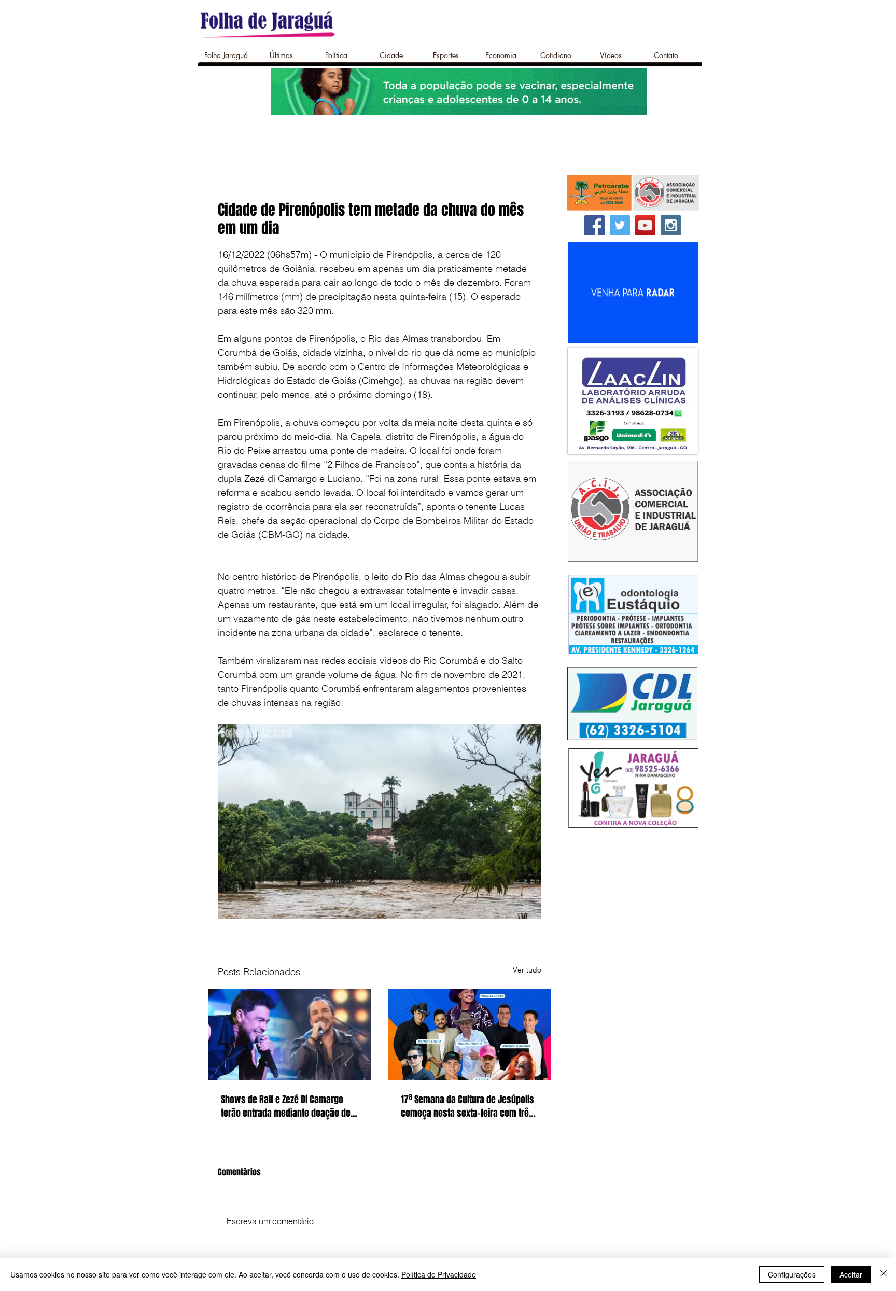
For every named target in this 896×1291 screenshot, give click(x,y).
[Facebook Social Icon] (594, 225)
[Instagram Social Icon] (671, 225)
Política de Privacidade (438, 1274)
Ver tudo (527, 970)
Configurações (792, 1274)
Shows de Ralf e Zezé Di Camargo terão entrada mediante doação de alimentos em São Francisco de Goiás (286, 1106)
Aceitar (850, 1274)
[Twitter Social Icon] (620, 225)
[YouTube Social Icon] (645, 225)
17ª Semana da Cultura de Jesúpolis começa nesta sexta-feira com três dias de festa (467, 1106)
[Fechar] (883, 1274)
